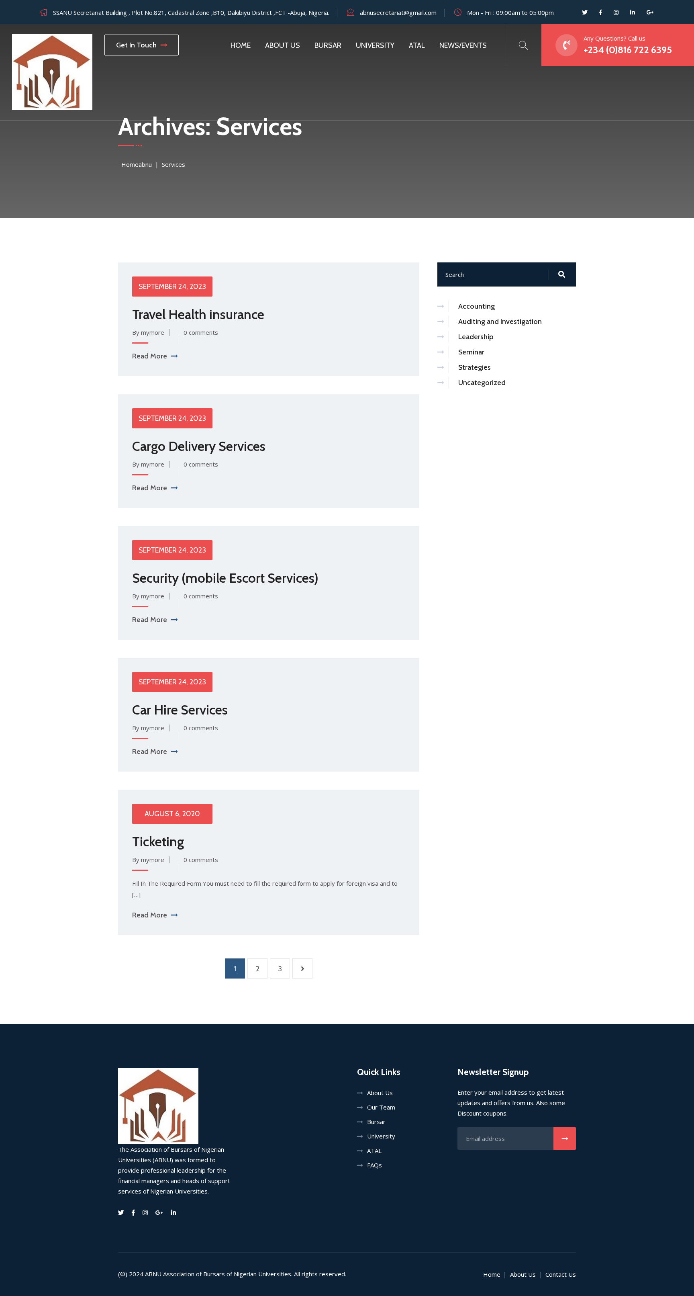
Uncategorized (482, 382)
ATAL (417, 45)
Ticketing (158, 841)
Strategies (474, 367)
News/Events (463, 45)
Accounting (476, 306)
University (381, 1136)
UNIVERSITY (375, 45)
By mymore (148, 332)
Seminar (471, 352)
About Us (380, 1093)
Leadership (475, 336)
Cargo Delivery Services (198, 446)
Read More (149, 356)
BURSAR (327, 45)
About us (282, 45)
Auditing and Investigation (500, 321)
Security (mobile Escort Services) (225, 578)
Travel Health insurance (198, 314)
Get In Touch (136, 45)
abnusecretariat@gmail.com (398, 12)
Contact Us (560, 1274)
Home (241, 45)
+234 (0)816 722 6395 (628, 49)
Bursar (376, 1122)
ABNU (153, 1274)
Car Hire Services (180, 709)
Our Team (381, 1107)
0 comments (201, 332)
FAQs (374, 1165)
